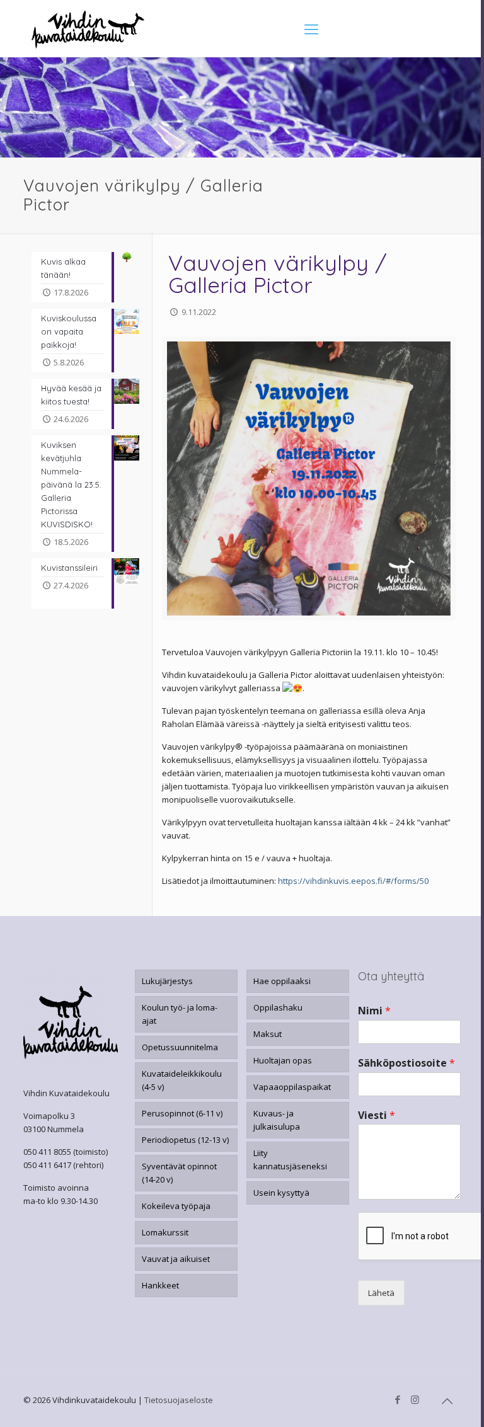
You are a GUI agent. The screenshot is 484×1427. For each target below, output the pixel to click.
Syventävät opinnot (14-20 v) (179, 1173)
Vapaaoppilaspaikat (292, 1086)
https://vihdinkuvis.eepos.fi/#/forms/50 (353, 880)
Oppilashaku (277, 1007)
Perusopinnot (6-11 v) (182, 1113)
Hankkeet (160, 1285)
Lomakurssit (165, 1232)
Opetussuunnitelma (180, 1047)
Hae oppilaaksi (282, 981)
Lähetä (381, 1292)
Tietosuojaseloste (178, 1400)
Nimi (374, 1010)
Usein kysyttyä (281, 1192)
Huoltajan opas (282, 1060)
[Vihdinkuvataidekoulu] (88, 28)
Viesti (376, 1115)
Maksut (267, 1034)
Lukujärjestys (167, 981)
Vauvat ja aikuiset (176, 1258)
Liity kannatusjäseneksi (290, 1159)
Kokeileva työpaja (176, 1206)
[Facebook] (398, 1399)
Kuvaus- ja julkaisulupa (276, 1120)
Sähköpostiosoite (406, 1063)
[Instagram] (415, 1399)
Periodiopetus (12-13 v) (185, 1139)
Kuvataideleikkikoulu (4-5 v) (182, 1080)
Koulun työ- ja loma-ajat (179, 1014)
